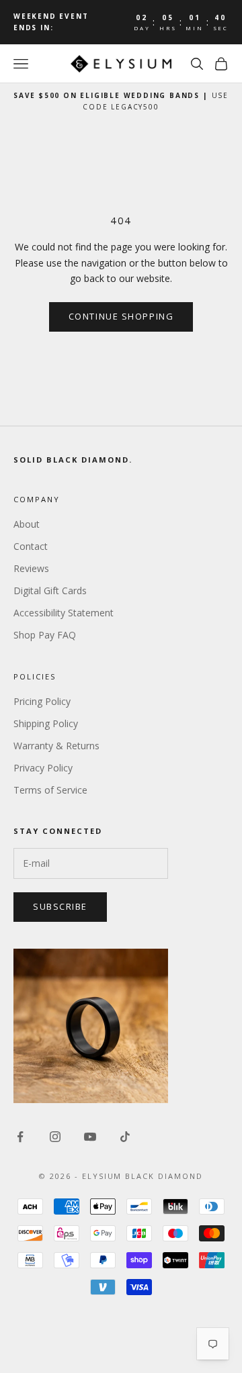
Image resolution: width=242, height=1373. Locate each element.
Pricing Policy (42, 701)
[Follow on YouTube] (90, 1136)
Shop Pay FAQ (44, 634)
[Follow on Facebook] (20, 1136)
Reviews (31, 568)
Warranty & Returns (56, 745)
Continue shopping (121, 316)
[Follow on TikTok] (125, 1136)
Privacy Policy (43, 767)
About (26, 524)
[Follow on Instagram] (55, 1136)
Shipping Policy (45, 723)
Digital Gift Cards (50, 590)
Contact (30, 546)
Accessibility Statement (63, 612)
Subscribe (60, 906)
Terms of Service (50, 790)
